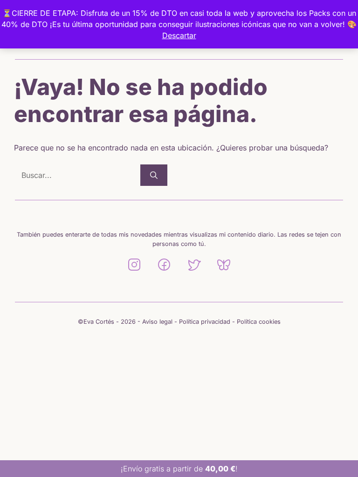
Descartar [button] (179, 35)
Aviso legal (157, 321)
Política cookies (259, 321)
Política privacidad (204, 321)
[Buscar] (153, 175)
